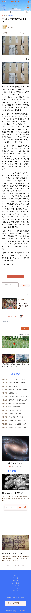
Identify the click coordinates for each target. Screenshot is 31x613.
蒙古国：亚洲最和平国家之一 (22, 365)
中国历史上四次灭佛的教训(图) (13, 493)
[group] (17, 7)
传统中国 (6, 15)
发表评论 (15, 276)
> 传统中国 (21, 299)
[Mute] (20, 5)
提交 (24, 285)
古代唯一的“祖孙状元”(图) (12, 553)
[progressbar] (22, 5)
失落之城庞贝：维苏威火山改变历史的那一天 (8, 365)
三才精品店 (15, 585)
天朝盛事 (11, 15)
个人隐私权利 (22, 610)
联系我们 (15, 580)
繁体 (28, 5)
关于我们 (15, 578)
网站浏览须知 (16, 611)
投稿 (4, 5)
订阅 (4, 9)
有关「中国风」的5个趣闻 (23, 305)
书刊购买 (15, 590)
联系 (4, 7)
